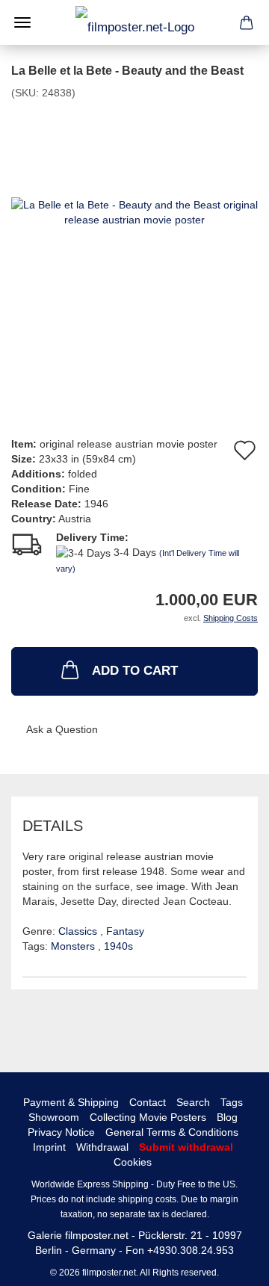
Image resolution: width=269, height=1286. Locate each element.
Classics (79, 931)
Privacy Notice (61, 1132)
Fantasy (125, 931)
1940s (118, 946)
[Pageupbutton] (227, 1263)
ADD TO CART (135, 671)
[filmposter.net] (134, 22)
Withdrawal (102, 1147)
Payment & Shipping (71, 1102)
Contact (147, 1102)
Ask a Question (62, 729)
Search (193, 1102)
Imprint (49, 1147)
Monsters (74, 946)
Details (52, 825)
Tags (231, 1102)
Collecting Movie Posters (148, 1117)
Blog (227, 1117)
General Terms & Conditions (171, 1132)
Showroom (53, 1117)
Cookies (133, 1162)
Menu (22, 22)
